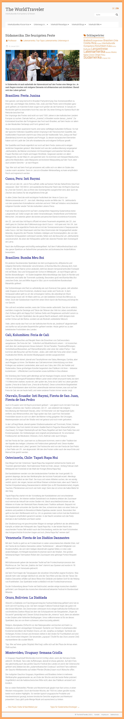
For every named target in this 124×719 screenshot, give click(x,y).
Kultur (114, 46)
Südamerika (93, 57)
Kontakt (96, 714)
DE (113, 8)
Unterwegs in (63, 40)
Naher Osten (89, 55)
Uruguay (104, 58)
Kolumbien (100, 46)
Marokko (108, 52)
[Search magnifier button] (117, 14)
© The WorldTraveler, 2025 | (84, 714)
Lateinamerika (29, 40)
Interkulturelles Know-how (18, 24)
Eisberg (99, 43)
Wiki (109, 58)
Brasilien (108, 40)
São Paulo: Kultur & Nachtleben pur (21, 707)
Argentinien (98, 40)
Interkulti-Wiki (94, 24)
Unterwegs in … (40, 24)
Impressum (105, 714)
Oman (98, 55)
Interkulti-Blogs (78, 24)
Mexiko (114, 52)
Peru (103, 55)
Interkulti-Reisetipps (59, 24)
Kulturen (87, 49)
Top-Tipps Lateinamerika (46, 40)
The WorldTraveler (24, 9)
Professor (12, 40)
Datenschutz (115, 714)
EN (117, 8)
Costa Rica (90, 43)
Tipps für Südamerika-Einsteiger (64, 707)
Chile (115, 40)
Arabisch (88, 40)
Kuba (109, 46)
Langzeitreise (99, 48)
